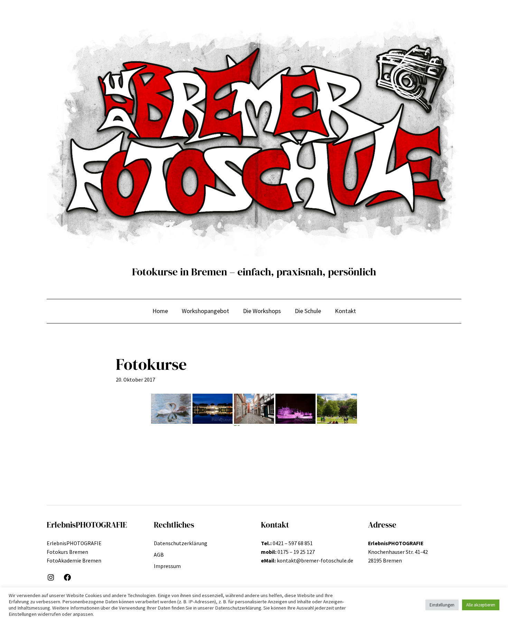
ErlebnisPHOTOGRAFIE (74, 543)
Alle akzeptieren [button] (480, 605)
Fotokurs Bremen (67, 551)
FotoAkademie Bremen (74, 560)
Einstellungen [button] (442, 605)
